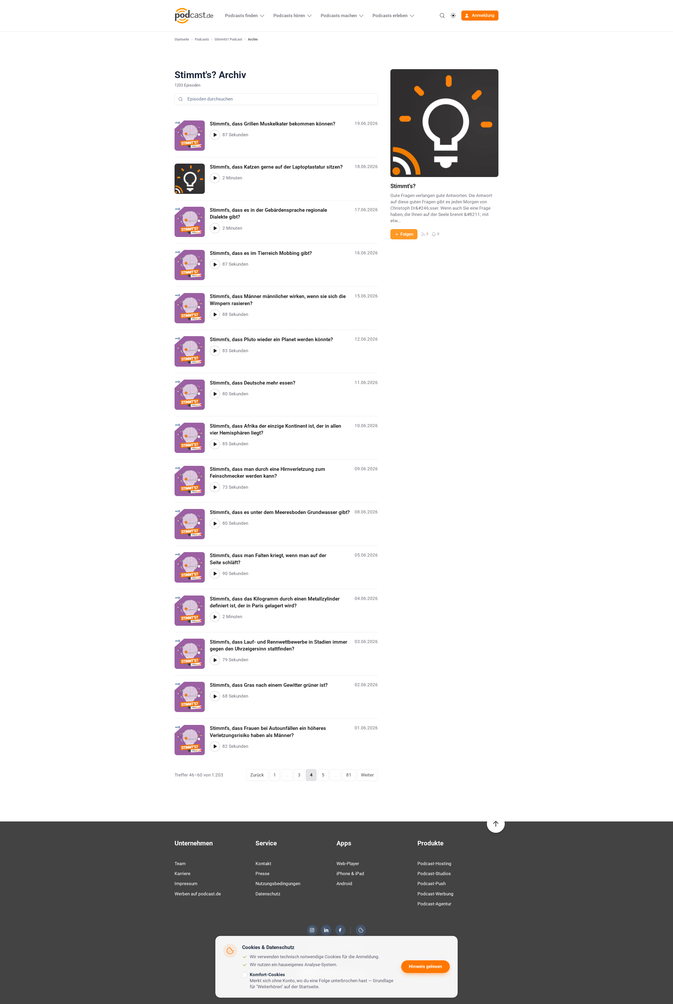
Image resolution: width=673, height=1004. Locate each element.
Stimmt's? (403, 186)
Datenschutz (268, 893)
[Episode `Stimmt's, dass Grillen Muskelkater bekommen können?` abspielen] (215, 135)
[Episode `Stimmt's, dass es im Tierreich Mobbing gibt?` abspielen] (215, 264)
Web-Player (347, 863)
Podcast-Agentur (434, 903)
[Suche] (442, 15)
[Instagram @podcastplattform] (312, 930)
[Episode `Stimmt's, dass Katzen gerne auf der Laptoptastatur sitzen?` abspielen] (215, 178)
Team (180, 863)
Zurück (257, 775)
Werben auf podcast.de (198, 893)
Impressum (186, 883)
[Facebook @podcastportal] (340, 930)
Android (344, 883)
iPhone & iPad (350, 873)
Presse (262, 873)
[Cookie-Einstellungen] (361, 930)
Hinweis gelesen (425, 966)
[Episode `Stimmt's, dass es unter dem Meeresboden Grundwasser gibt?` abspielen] (215, 523)
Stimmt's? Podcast (228, 39)
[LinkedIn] (326, 930)
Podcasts (202, 39)
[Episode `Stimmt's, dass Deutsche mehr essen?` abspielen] (215, 394)
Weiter (367, 775)
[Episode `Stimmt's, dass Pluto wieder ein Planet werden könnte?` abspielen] (215, 351)
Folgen (406, 234)
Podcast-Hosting (434, 863)
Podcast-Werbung (435, 893)
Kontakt (263, 863)
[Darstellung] (453, 15)
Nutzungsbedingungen (278, 883)
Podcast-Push (431, 883)
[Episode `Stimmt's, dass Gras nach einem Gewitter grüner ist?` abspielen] (215, 696)
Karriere (182, 873)
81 (348, 775)
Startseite (182, 39)
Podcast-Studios (434, 873)
